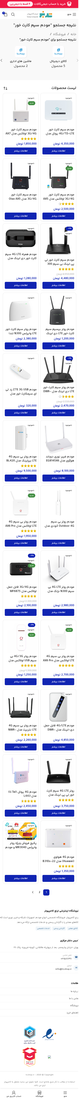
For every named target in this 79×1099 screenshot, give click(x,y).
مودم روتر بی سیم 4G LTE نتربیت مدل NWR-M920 (22, 729)
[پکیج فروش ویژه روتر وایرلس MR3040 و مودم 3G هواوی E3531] (21, 831)
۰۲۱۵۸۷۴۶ (66, 959)
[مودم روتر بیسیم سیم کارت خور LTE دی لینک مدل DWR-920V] (58, 310)
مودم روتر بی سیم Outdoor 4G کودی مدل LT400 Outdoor (59, 526)
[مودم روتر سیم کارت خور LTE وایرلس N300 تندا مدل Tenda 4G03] (21, 310)
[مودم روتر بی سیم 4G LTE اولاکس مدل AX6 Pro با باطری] (58, 637)
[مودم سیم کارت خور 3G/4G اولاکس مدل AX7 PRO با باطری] (21, 111)
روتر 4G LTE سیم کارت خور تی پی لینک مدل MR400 (60, 795)
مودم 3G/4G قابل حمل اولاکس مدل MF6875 (22, 589)
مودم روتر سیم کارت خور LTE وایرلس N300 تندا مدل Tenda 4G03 (21, 333)
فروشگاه (59, 34)
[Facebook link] (51, 9)
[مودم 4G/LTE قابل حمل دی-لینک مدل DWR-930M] (58, 707)
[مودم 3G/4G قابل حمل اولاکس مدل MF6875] (21, 568)
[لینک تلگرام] (28, 9)
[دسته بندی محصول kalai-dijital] (58, 58)
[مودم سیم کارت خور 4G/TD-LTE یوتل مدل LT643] (58, 111)
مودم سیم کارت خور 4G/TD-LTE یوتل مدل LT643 (60, 133)
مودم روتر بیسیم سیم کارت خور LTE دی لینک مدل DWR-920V (60, 333)
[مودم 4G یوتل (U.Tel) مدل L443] (21, 772)
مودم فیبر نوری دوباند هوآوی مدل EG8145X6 (60, 459)
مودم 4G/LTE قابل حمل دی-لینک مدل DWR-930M (59, 729)
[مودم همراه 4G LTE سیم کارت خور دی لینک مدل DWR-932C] (21, 238)
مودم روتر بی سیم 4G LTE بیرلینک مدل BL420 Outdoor (21, 461)
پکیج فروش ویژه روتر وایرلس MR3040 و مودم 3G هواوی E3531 (21, 847)
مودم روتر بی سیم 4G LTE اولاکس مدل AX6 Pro (21, 524)
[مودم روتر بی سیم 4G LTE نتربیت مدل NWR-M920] (21, 707)
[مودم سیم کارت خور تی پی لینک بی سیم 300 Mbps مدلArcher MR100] (58, 241)
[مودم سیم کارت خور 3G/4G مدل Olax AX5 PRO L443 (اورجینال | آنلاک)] (21, 176)
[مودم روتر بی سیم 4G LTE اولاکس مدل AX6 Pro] (21, 503)
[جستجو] (13, 14)
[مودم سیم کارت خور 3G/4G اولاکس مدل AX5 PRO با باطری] (58, 176)
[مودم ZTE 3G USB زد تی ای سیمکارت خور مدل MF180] (21, 371)
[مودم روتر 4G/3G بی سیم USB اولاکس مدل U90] (21, 637)
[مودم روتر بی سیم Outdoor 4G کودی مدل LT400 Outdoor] (58, 503)
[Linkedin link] (37, 9)
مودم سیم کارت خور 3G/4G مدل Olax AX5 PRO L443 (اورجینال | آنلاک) (23, 201)
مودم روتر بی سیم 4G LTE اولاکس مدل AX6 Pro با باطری (58, 660)
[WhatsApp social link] (32, 9)
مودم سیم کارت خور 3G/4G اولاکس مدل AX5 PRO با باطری (58, 199)
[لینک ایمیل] (41, 9)
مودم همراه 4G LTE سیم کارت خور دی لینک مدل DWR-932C (21, 258)
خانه (73, 34)
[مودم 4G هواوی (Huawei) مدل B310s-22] (58, 838)
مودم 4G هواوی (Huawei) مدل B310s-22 (58, 859)
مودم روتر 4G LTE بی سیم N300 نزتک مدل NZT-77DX (61, 591)
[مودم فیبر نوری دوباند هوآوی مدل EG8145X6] (58, 438)
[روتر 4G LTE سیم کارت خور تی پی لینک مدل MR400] (58, 772)
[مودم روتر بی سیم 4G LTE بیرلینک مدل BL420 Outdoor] (21, 438)
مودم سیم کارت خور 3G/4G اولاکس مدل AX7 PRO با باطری (21, 133)
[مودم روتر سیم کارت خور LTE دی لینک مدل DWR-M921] (58, 369)
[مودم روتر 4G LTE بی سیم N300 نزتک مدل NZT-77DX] (58, 568)
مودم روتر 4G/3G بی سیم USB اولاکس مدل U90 (22, 660)
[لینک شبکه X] (46, 9)
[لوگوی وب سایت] (39, 14)
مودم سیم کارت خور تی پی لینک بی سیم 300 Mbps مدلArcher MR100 (58, 264)
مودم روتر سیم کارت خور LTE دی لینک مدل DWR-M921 (58, 391)
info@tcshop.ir (63, 969)
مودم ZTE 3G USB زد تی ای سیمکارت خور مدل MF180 (21, 393)
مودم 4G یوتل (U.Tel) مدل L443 (22, 794)
